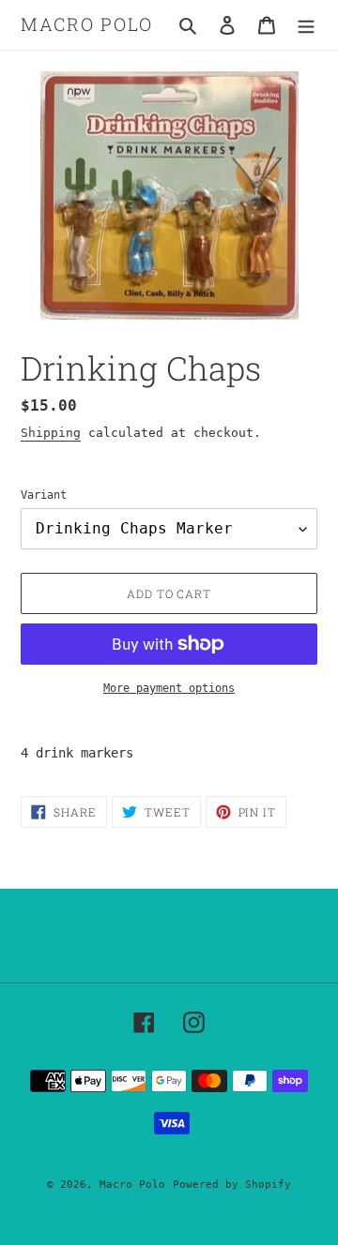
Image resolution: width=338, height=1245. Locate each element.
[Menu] (306, 25)
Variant (44, 495)
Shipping (51, 433)
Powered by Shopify (232, 1184)
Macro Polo (87, 25)
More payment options (169, 688)
